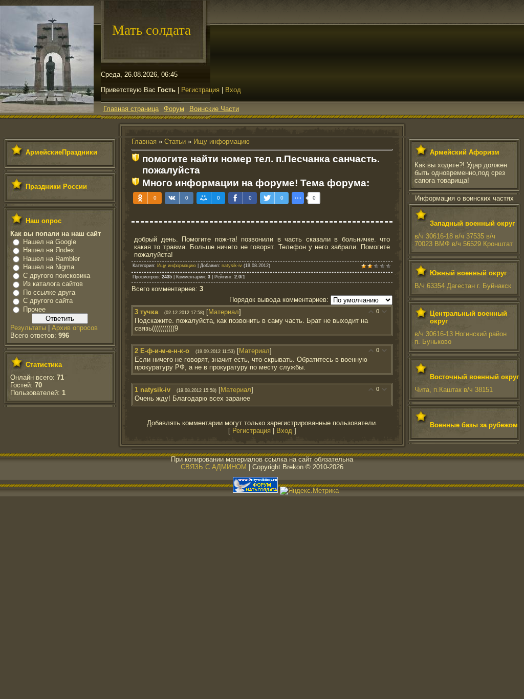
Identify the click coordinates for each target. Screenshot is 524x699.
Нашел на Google (49, 242)
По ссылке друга (49, 292)
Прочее (34, 309)
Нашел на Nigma (48, 267)
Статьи (175, 141)
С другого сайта (48, 300)
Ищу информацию (221, 141)
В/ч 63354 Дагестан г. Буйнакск (462, 286)
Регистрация (200, 90)
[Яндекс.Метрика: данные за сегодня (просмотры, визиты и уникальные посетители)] (309, 491)
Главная (144, 141)
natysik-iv (232, 265)
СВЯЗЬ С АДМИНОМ (214, 467)
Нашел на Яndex (48, 250)
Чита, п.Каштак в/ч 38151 (453, 390)
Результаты (28, 328)
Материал (223, 312)
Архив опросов (75, 328)
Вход (233, 90)
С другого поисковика (56, 275)
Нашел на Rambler (51, 259)
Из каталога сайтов (53, 284)
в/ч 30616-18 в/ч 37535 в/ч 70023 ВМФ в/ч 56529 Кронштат (463, 240)
